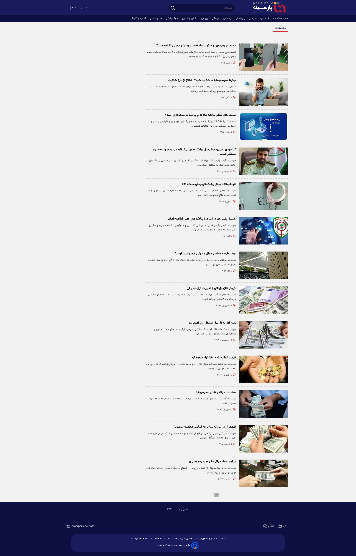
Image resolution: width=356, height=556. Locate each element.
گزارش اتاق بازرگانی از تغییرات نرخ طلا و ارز (211, 288)
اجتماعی (228, 18)
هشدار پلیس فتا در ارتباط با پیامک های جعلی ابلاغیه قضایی (201, 219)
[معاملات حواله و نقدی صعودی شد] (263, 404)
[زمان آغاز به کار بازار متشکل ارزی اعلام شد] (263, 334)
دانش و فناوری (190, 18)
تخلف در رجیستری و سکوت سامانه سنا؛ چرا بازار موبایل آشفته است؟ (196, 45)
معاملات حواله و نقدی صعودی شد (216, 392)
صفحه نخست (280, 18)
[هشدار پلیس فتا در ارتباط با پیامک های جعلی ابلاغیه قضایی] (263, 230)
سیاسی (253, 18)
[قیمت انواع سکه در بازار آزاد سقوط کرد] (263, 369)
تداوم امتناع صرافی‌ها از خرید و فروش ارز (212, 462)
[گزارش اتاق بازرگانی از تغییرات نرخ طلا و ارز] (263, 300)
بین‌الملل (241, 18)
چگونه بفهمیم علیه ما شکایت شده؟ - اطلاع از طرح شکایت (202, 80)
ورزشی (205, 18)
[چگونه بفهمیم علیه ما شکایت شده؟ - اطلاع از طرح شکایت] (263, 92)
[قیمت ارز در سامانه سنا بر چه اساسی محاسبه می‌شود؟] (263, 438)
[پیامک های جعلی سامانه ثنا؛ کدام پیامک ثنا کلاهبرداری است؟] (263, 126)
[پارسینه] (267, 8)
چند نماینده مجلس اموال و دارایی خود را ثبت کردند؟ (205, 254)
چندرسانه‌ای (156, 18)
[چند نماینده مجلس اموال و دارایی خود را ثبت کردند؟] (263, 265)
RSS (74, 8)
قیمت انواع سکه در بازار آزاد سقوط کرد (213, 358)
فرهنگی (216, 18)
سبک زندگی (172, 18)
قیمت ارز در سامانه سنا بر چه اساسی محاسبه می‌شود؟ (204, 427)
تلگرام (271, 526)
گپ (284, 526)
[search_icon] (173, 8)
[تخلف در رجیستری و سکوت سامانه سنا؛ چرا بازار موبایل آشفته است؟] (263, 57)
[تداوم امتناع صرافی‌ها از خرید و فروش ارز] (263, 473)
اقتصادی (265, 18)
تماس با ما (83, 8)
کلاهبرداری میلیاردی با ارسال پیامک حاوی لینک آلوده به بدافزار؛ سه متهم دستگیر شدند (194, 152)
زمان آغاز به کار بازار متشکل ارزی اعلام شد (212, 323)
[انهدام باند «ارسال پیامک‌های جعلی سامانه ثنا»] (263, 196)
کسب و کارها (139, 18)
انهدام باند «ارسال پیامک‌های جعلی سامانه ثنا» (209, 184)
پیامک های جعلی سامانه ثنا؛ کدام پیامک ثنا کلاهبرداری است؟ (200, 115)
